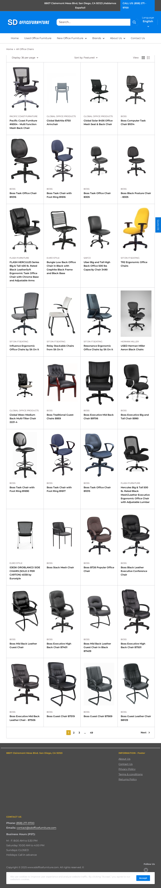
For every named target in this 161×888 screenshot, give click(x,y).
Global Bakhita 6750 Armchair (59, 122)
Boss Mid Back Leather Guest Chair (23, 645)
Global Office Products (61, 116)
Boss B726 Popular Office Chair (99, 569)
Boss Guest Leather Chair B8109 (136, 718)
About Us (116, 38)
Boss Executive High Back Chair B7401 (59, 645)
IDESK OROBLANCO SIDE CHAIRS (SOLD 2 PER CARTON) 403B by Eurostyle (25, 573)
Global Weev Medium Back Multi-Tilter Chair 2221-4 (23, 418)
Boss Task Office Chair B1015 (97, 489)
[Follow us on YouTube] (146, 870)
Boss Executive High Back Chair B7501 (133, 645)
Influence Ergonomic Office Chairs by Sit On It (24, 347)
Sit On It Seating (130, 258)
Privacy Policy (127, 769)
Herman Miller (130, 341)
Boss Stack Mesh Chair (60, 567)
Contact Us (138, 38)
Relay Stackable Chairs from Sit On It (60, 347)
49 (91, 732)
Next (143, 732)
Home (15, 38)
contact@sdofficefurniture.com (36, 827)
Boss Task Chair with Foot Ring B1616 (59, 195)
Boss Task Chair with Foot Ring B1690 (22, 489)
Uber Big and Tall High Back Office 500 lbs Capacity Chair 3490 (97, 266)
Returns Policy (128, 779)
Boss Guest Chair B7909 (98, 716)
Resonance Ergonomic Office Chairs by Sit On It (98, 347)
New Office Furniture (70, 38)
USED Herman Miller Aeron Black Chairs (133, 347)
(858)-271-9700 (25, 823)
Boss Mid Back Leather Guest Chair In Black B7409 (97, 647)
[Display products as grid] (143, 57)
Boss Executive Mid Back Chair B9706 (99, 416)
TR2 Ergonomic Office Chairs (134, 264)
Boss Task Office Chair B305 (97, 195)
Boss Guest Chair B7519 (61, 716)
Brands (96, 38)
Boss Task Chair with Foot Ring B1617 (59, 489)
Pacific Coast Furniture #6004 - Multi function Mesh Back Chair (23, 124)
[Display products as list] (148, 57)
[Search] (134, 22)
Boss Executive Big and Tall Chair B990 (135, 416)
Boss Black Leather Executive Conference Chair (134, 571)
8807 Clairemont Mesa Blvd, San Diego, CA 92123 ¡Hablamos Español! (80, 5)
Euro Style (53, 258)
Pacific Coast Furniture (24, 116)
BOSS (124, 116)
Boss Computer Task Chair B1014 (133, 122)
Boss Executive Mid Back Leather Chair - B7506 (25, 718)
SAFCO (87, 258)
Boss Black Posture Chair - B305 (136, 195)
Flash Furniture (19, 258)
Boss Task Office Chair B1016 (23, 195)
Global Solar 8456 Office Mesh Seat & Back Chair (98, 122)
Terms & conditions (131, 774)
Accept (143, 878)
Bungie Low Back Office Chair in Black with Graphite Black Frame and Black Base (61, 268)
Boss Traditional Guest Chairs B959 (60, 416)
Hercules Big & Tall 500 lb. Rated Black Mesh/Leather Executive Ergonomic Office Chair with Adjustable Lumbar (135, 495)
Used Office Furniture (37, 38)
